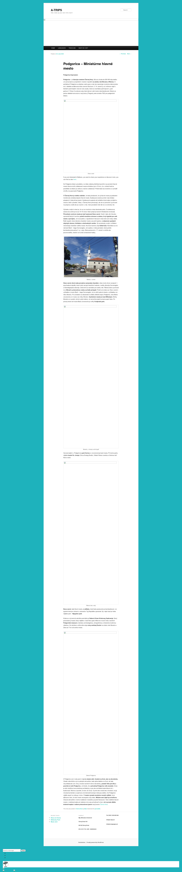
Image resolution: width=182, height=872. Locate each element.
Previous (123, 54)
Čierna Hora (79, 809)
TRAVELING (72, 48)
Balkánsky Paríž (55, 820)
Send (23, 850)
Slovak (21, 871)
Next (129, 54)
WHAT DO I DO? (83, 48)
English (11, 868)
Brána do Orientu (56, 818)
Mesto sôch (54, 822)
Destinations (81, 842)
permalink (97, 809)
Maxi (85, 809)
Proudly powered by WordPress (95, 842)
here (74, 179)
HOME (53, 48)
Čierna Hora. (104, 804)
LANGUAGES (62, 48)
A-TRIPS (56, 10)
